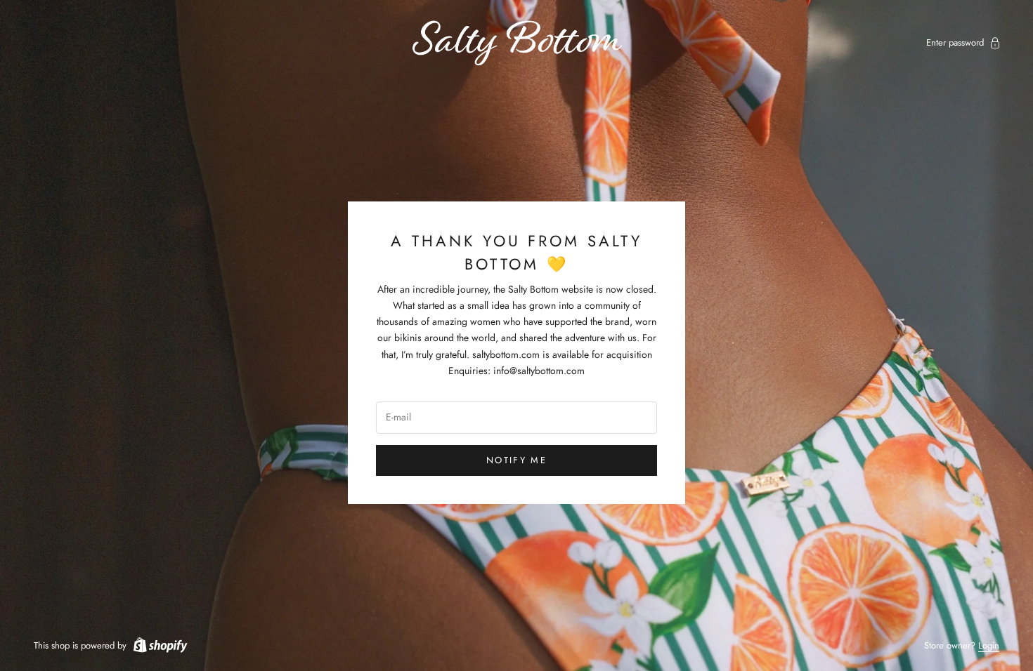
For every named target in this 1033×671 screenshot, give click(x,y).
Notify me (516, 460)
